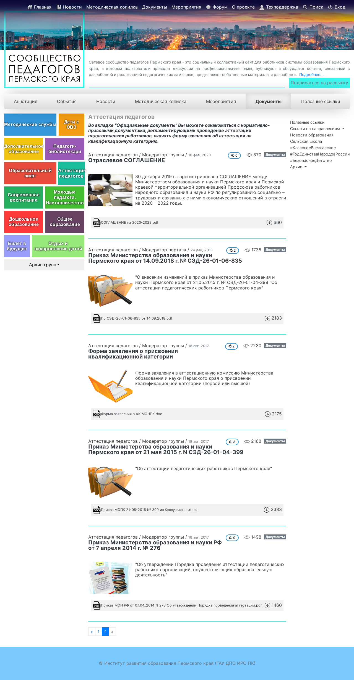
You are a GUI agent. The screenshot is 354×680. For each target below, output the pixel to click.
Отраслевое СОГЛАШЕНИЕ (126, 160)
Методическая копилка (112, 7)
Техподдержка (281, 7)
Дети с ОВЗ (71, 125)
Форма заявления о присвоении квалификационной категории (133, 354)
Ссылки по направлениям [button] (315, 128)
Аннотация (25, 101)
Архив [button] (296, 166)
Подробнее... (311, 74)
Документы (154, 7)
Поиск (315, 7)
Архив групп (42, 264)
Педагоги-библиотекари (64, 149)
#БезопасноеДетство (311, 160)
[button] (187, 222)
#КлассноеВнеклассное (313, 147)
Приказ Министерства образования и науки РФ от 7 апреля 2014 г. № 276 (155, 545)
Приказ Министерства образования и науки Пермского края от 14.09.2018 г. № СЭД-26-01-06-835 (165, 258)
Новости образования (312, 135)
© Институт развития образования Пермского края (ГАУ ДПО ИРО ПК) (177, 663)
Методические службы (30, 124)
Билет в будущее (17, 246)
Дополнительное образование (23, 149)
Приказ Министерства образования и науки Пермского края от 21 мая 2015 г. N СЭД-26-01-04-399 (165, 449)
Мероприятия (186, 7)
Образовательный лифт (30, 173)
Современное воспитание (24, 197)
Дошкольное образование (24, 222)
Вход (339, 7)
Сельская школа (306, 141)
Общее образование (65, 222)
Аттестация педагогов (71, 173)
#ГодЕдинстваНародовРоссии (320, 154)
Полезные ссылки (320, 101)
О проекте (243, 7)
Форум (219, 7)
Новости (71, 7)
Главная (42, 7)
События (67, 101)
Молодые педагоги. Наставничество (65, 197)
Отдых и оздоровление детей (58, 246)
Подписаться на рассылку (319, 82)
